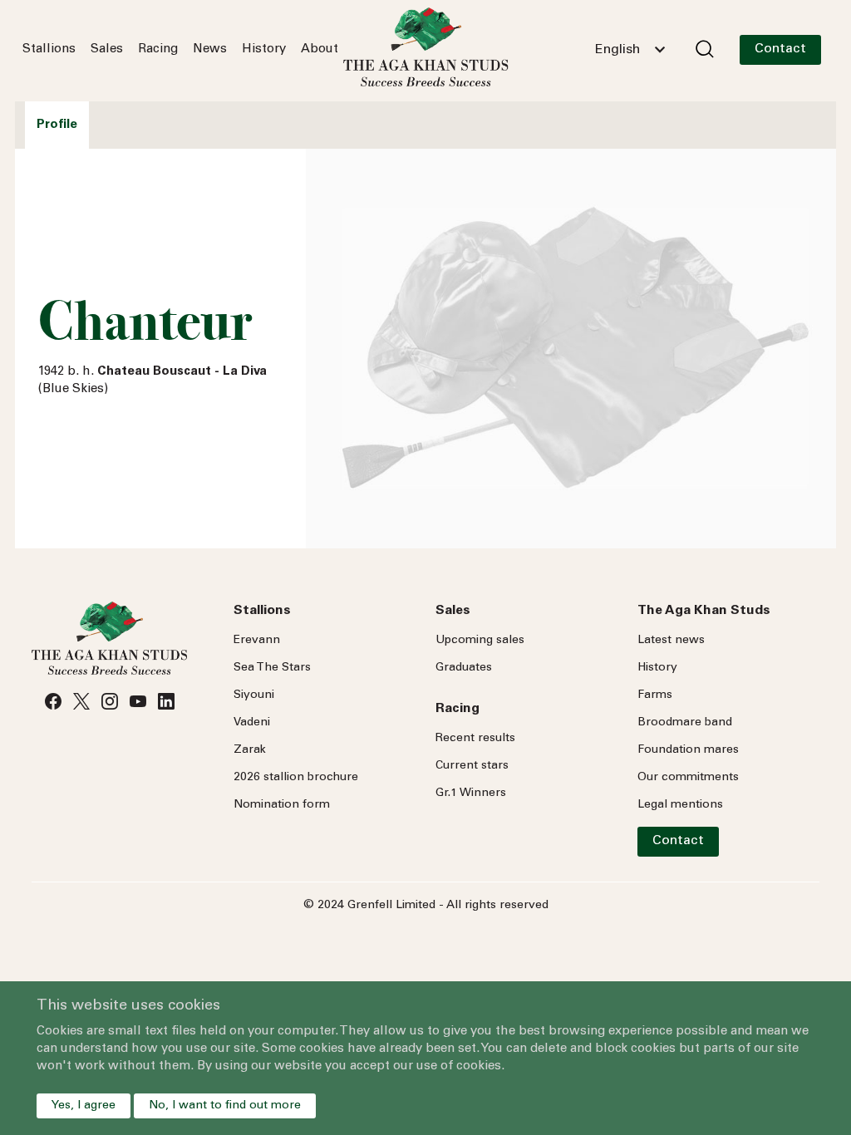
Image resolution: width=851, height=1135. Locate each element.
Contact (780, 49)
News (210, 49)
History (264, 49)
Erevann (257, 640)
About (319, 49)
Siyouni (254, 695)
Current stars (472, 766)
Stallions (49, 49)
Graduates (463, 668)
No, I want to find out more (225, 1106)
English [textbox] (617, 50)
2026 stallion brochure (296, 778)
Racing (158, 49)
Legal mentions (680, 805)
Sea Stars (272, 668)
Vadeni (252, 723)
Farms (654, 695)
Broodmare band (684, 723)
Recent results (475, 738)
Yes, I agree (84, 1106)
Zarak (250, 750)
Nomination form (282, 805)
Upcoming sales (479, 640)
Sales (107, 49)
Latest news (671, 640)
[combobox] (629, 49)
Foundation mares (688, 750)
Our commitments (688, 778)
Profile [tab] (57, 125)
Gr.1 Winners (470, 793)
